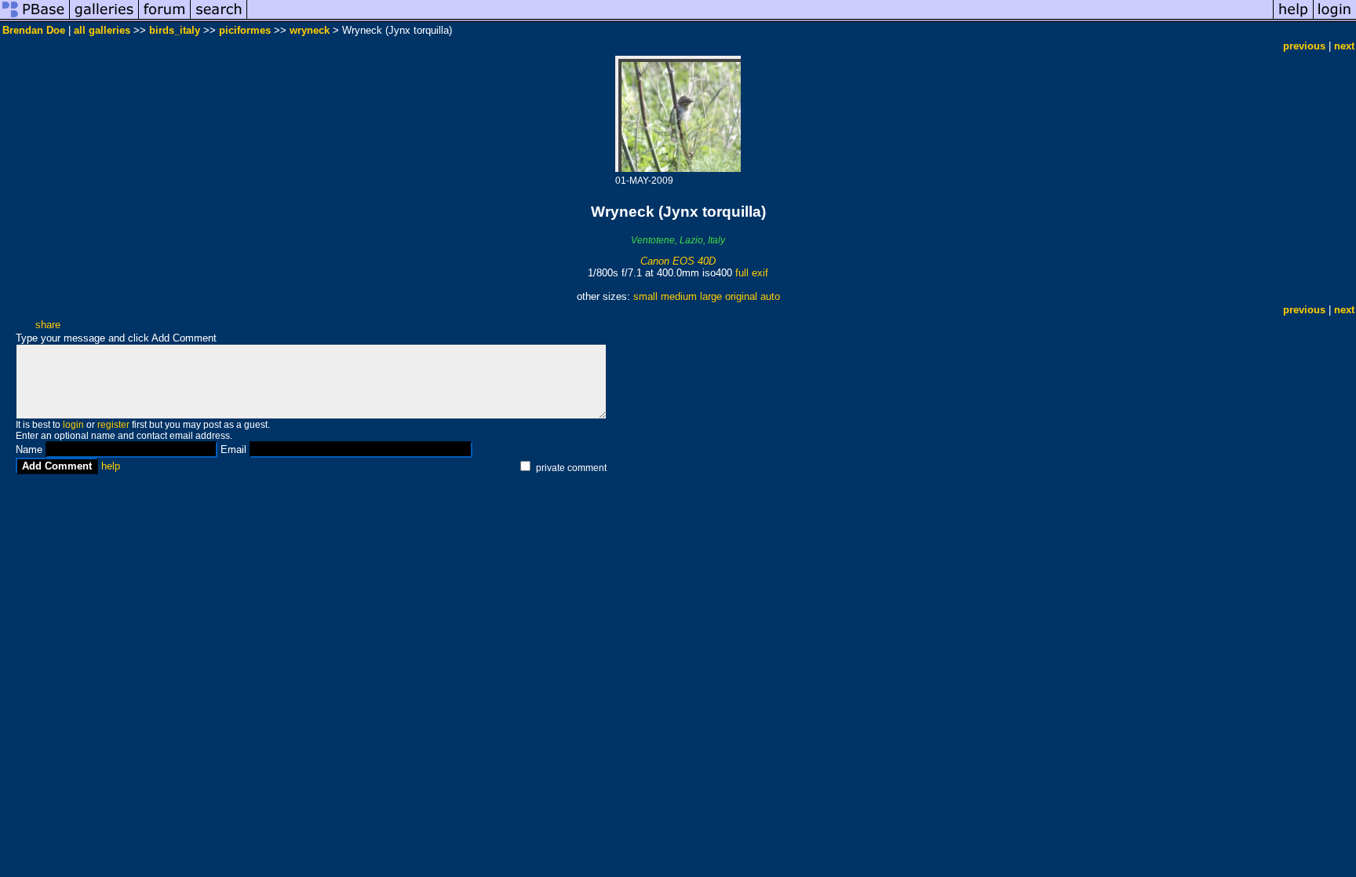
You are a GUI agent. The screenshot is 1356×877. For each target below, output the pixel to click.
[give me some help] (1293, 18)
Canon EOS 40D (678, 261)
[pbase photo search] (219, 18)
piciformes (245, 30)
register (113, 424)
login (73, 424)
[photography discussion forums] (165, 18)
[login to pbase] (1335, 18)
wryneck (310, 30)
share (47, 325)
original (741, 296)
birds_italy (174, 30)
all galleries (102, 30)
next (1344, 46)
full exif (751, 273)
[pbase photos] (35, 18)
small (645, 296)
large (711, 296)
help (110, 466)
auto (770, 296)
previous (1304, 46)
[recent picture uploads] (104, 18)
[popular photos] (760, 18)
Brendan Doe (33, 30)
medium (679, 296)
